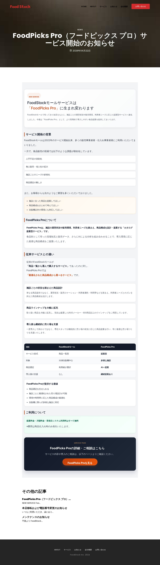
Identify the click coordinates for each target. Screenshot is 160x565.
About (93, 6)
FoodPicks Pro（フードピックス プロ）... (46, 499)
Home (83, 6)
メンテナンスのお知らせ (36, 517)
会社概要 (124, 6)
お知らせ (113, 6)
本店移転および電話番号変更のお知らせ (44, 508)
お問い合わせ (140, 6)
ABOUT (57, 550)
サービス (103, 6)
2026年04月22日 (81, 50)
